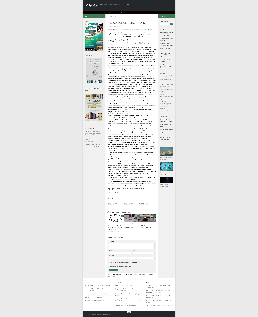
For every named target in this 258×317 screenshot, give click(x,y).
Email (134, 250)
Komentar (111, 241)
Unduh (116, 12)
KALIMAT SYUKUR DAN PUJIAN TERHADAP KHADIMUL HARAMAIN (146, 225)
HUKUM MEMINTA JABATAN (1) (130, 202)
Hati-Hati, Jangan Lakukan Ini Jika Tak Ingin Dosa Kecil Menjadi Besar (166, 33)
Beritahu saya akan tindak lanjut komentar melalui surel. (123, 262)
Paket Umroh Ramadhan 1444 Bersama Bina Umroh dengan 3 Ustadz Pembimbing (127, 304)
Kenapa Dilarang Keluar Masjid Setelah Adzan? (97, 285)
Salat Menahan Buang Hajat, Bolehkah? (95, 297)
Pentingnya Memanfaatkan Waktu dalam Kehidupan (166, 120)
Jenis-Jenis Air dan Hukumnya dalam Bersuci (97, 294)
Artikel (104, 12)
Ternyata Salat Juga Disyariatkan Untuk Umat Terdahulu (166, 66)
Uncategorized (112, 16)
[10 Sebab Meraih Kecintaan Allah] (90, 81)
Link (122, 12)
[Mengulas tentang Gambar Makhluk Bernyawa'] (98, 81)
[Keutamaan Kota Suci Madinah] (96, 81)
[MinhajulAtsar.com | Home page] (92, 5)
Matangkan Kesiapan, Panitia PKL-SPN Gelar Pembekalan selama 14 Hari (158, 291)
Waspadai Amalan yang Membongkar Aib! (165, 138)
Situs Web (111, 255)
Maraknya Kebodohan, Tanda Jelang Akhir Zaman (166, 44)
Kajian (110, 12)
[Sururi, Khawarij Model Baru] (92, 81)
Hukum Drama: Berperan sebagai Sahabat (166, 158)
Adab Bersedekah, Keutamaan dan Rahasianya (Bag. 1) (129, 225)
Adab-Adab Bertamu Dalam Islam (146, 202)
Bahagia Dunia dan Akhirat (166, 129)
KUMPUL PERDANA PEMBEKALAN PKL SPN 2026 (159, 305)
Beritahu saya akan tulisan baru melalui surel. (120, 266)
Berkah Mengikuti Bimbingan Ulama (164, 185)
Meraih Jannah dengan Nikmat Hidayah (165, 49)
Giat (98, 12)
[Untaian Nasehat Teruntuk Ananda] (94, 81)
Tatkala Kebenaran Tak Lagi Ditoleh (165, 173)
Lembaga (92, 12)
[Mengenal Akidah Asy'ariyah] (100, 81)
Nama (110, 250)
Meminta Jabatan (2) (112, 202)
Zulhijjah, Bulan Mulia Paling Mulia (94, 300)
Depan (86, 12)
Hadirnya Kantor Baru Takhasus (123, 285)
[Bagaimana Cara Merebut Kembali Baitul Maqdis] (88, 81)
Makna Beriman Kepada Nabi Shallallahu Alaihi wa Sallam (166, 55)
